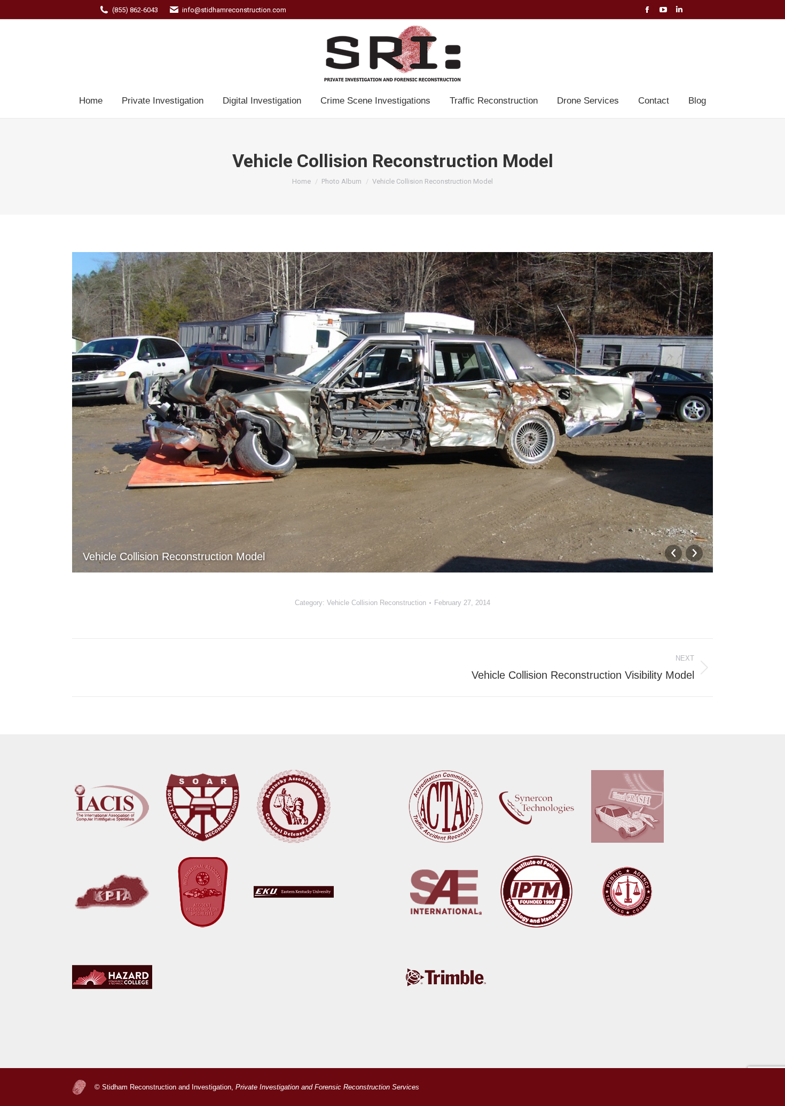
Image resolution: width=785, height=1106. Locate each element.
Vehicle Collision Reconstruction (376, 603)
